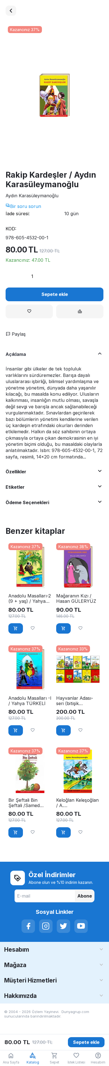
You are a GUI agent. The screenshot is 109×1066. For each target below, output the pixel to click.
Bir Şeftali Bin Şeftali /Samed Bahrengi (24, 803)
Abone (84, 896)
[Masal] (11, 11)
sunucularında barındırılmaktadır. (32, 1016)
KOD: (11, 228)
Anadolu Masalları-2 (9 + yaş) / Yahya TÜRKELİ (29, 598)
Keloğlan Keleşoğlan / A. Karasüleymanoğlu (77, 803)
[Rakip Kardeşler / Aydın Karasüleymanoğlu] (54, 95)
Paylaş (18, 334)
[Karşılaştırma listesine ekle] (79, 311)
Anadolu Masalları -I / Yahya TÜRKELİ (29, 701)
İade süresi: (18, 213)
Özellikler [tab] (16, 471)
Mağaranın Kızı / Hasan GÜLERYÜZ (76, 598)
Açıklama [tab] (16, 354)
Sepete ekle (54, 294)
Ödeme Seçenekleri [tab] (27, 502)
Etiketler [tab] (15, 487)
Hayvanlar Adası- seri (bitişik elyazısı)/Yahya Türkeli (74, 701)
